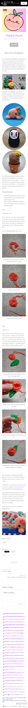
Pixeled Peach (14, 35)
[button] (10, 82)
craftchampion (18, 489)
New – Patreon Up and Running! (17, 576)
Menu (15, 45)
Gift (24, 3)
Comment (20, 604)
